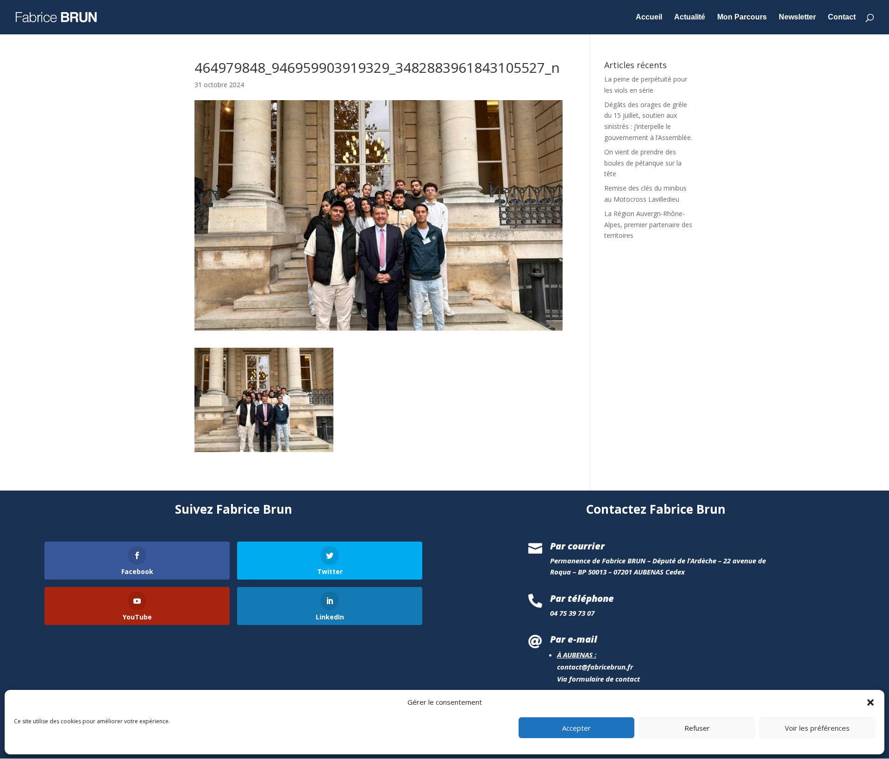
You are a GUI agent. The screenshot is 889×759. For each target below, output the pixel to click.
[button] (870, 702)
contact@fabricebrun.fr (595, 666)
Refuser (697, 728)
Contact (842, 17)
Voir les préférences (817, 728)
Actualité (689, 17)
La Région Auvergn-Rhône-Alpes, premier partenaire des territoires (648, 224)
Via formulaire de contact (598, 678)
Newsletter (797, 17)
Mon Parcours (742, 17)
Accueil (649, 17)
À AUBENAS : (576, 654)
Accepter (576, 728)
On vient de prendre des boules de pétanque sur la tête (643, 163)
